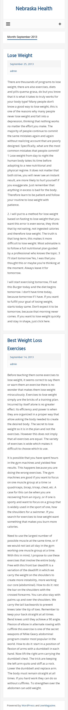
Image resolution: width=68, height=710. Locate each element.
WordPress (28, 705)
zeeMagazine (47, 705)
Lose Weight (19, 55)
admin (13, 71)
